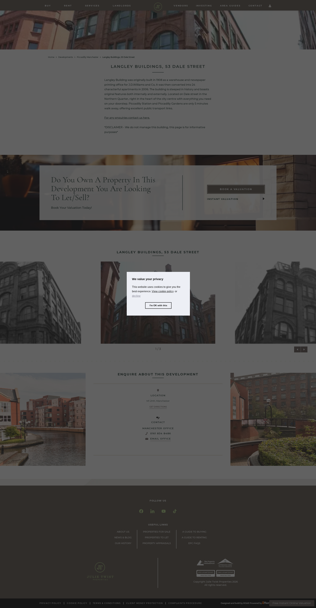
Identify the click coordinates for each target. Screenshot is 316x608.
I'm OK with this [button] (158, 305)
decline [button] (136, 295)
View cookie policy (163, 291)
